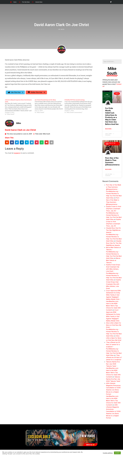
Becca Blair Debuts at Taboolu (113, 260)
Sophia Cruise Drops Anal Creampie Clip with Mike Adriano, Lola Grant (113, 284)
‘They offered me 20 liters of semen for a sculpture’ (114, 357)
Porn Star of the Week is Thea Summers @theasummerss (112, 161)
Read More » (108, 129)
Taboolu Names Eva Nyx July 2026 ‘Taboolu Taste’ (113, 379)
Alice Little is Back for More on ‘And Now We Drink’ (113, 338)
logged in (17, 153)
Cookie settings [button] (108, 453)
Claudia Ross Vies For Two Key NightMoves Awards (113, 243)
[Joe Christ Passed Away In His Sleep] (50, 106)
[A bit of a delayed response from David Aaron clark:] (20, 107)
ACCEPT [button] (117, 453)
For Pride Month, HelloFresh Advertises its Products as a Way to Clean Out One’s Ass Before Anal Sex (112, 116)
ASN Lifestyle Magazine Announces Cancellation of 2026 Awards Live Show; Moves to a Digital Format (113, 411)
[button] (7, 142)
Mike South (46, 134)
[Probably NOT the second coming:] (79, 106)
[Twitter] (111, 2)
